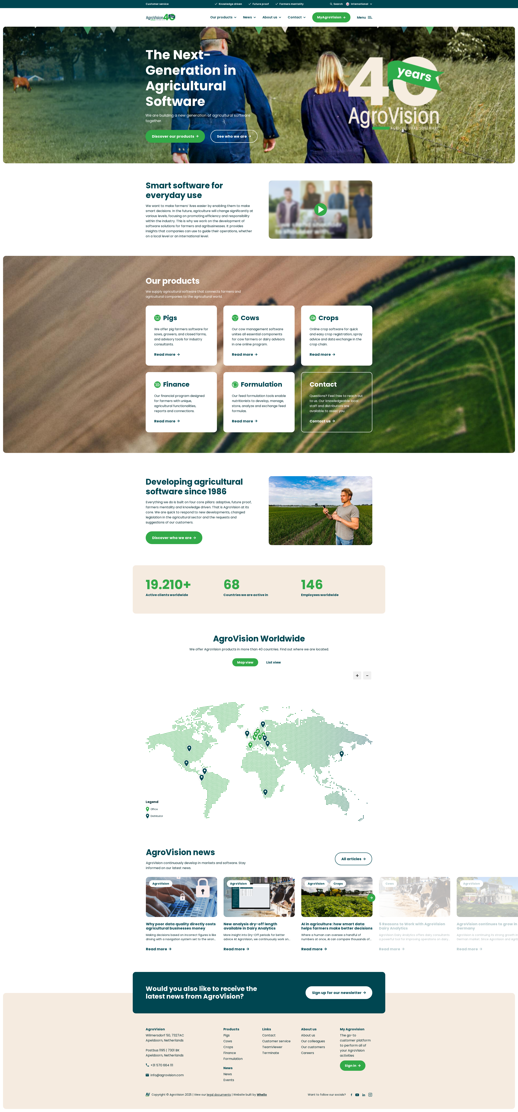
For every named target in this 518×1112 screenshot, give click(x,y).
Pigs (226, 1035)
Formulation (233, 1058)
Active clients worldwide (167, 595)
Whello (262, 1095)
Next (371, 898)
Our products (221, 17)
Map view (245, 662)
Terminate (270, 1053)
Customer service (157, 4)
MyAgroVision (329, 17)
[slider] (302, 233)
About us (269, 17)
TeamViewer (272, 1047)
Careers (307, 1053)
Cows (389, 884)
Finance (229, 1053)
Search (338, 4)
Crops (338, 884)
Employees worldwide (320, 595)
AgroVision (160, 884)
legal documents (219, 1095)
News (247, 17)
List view (273, 662)
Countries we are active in (245, 595)
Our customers (313, 1047)
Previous (147, 898)
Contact (295, 17)
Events (228, 1080)
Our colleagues (313, 1041)
